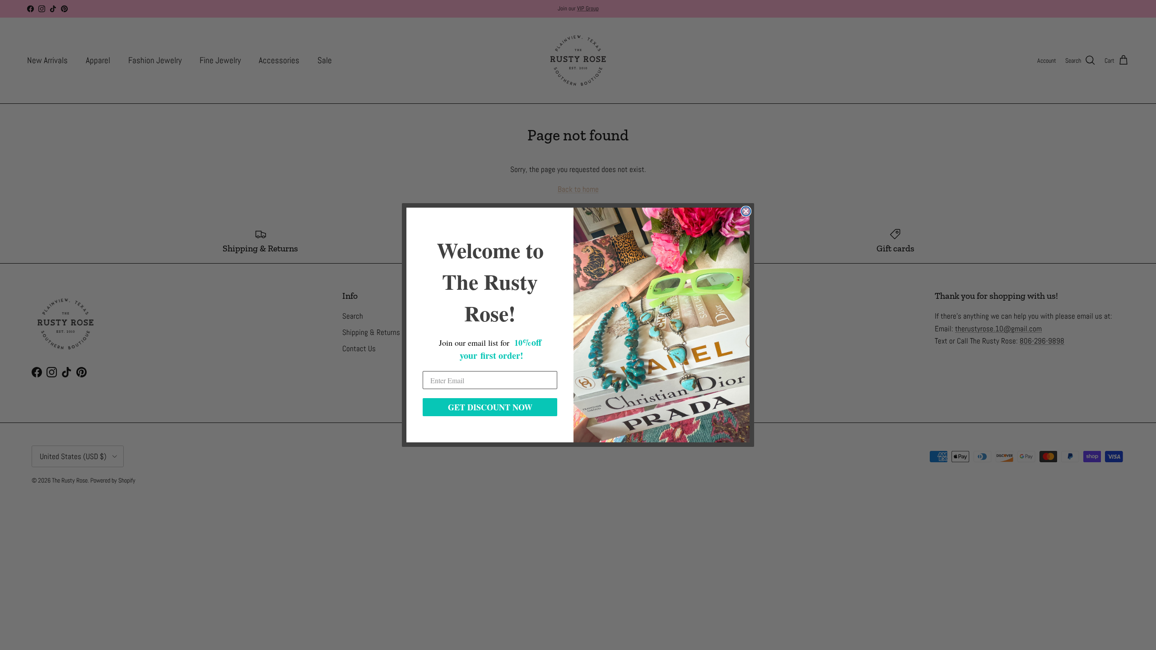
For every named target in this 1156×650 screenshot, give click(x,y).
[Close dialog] (745, 211)
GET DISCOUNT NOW (490, 407)
